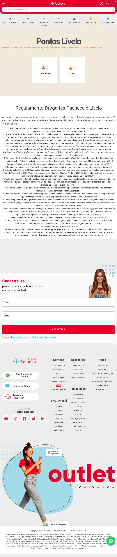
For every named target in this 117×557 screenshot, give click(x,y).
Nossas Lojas (44, 24)
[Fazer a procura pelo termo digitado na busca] (112, 9)
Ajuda (102, 359)
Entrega (102, 369)
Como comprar (102, 365)
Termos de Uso (19, 337)
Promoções (102, 377)
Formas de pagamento (102, 381)
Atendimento (108, 23)
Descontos (90, 23)
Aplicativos (59, 414)
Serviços (58, 23)
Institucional (9, 23)
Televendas (74, 23)
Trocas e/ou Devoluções (102, 373)
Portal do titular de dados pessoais (78, 406)
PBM (72, 73)
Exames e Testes (58, 389)
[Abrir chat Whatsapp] (110, 541)
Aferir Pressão (58, 365)
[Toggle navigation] (3, 3)
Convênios (44, 73)
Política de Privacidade (44, 337)
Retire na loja (102, 389)
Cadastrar (58, 329)
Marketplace (102, 385)
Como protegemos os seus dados (78, 418)
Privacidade (28, 23)
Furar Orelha (58, 377)
